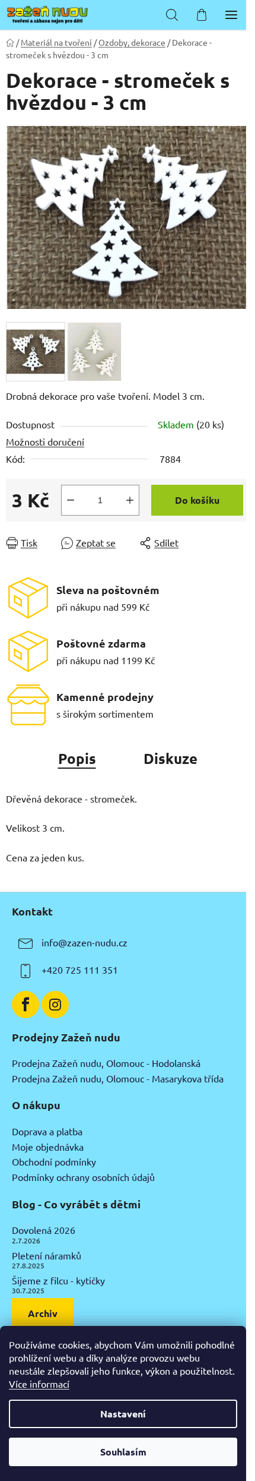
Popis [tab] (77, 758)
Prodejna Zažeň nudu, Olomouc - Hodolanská (106, 1063)
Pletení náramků (46, 1256)
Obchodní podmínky (54, 1162)
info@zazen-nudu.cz (85, 942)
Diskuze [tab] (170, 758)
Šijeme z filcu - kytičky (58, 1280)
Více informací (39, 1384)
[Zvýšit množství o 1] (130, 500)
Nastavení (123, 1413)
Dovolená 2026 (43, 1230)
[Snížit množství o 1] (70, 500)
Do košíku (197, 500)
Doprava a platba (47, 1131)
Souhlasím (123, 1451)
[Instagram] (55, 1004)
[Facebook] (25, 1004)
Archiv (43, 1313)
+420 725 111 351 (80, 969)
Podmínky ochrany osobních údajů (83, 1177)
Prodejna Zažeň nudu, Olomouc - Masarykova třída (118, 1078)
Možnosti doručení (45, 441)
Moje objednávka (48, 1147)
